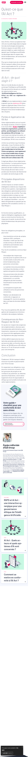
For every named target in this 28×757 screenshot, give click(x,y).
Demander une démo (16, 2)
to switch (7, 753)
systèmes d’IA (17, 103)
